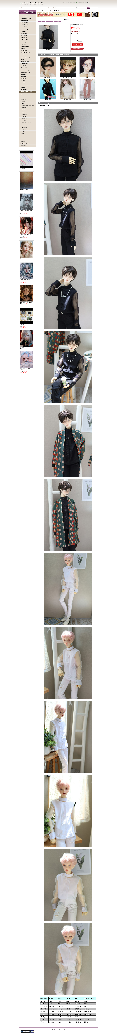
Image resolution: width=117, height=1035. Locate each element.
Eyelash (23, 101)
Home (22, 7)
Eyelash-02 (22, 168)
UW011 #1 (22, 324)
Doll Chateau (24, 37)
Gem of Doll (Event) (25, 52)
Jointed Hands (24, 89)
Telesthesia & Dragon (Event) (27, 85)
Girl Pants (24, 116)
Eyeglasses (23, 99)
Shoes (22, 133)
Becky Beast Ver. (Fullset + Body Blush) (25, 369)
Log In (67, 2)
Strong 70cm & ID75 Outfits (28, 105)
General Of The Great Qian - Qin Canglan (26, 235)
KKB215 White (48, 99)
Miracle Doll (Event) (25, 72)
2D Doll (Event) (24, 20)
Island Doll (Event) (25, 61)
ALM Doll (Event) (24, 22)
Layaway (39, 7)
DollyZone (23, 48)
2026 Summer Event (25, 16)
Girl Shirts (24, 112)
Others (23, 131)
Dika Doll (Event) (24, 35)
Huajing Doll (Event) (25, 57)
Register (73, 2)
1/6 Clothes (24, 120)
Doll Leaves (23, 44)
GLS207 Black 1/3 (87, 77)
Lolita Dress (24, 127)
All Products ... (23, 145)
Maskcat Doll (24, 67)
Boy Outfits (24, 110)
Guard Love (23, 55)
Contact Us (47, 7)
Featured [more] (25, 148)
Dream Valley (24, 50)
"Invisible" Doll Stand (24, 189)
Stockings (24, 129)
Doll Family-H (24, 42)
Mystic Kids (23, 76)
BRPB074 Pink (87, 99)
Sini (20, 258)
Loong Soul (23, 65)
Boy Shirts (50, 10)
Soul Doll (23, 83)
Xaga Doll (23, 87)
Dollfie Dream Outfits (26, 122)
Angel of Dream (24, 24)
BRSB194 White (67, 99)
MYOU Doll (23, 74)
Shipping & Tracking (55, 1029)
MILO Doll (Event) (25, 70)
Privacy (67, 1029)
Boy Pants (24, 118)
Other (22, 135)
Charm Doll (23, 31)
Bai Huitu (22, 347)
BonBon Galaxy (24, 29)
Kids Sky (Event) (24, 63)
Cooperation (73, 1029)
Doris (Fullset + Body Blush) (26, 279)
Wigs (22, 94)
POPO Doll (23, 78)
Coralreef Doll (24, 33)
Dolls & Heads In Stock (26, 18)
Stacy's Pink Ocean (26, 125)
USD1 (22, 138)
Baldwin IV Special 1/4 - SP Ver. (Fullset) (26, 211)
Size (72, 33)
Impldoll (22, 59)
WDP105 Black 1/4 (48, 77)
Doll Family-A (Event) (25, 39)
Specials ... (22, 141)
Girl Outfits (24, 107)
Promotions (30, 7)
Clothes (44, 10)
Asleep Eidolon (24, 26)
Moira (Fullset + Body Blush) (26, 302)
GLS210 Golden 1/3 (67, 77)
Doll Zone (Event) (25, 46)
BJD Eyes (23, 97)
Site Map (79, 1029)
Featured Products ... (24, 143)
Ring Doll (23, 80)
